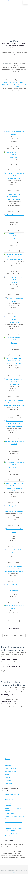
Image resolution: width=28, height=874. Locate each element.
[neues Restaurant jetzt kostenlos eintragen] (25, 2)
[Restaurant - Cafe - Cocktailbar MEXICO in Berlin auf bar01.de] (14, 484)
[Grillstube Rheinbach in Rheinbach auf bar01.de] (14, 442)
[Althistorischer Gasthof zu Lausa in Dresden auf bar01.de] (14, 401)
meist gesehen (17, 84)
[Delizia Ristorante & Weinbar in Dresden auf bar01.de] (14, 255)
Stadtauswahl (8, 765)
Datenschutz (8, 783)
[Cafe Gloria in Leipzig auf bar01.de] (14, 605)
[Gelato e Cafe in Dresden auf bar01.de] (14, 586)
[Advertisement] (14, 19)
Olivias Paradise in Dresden (12, 800)
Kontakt (7, 774)
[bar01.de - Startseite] (14, 1)
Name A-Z (5, 82)
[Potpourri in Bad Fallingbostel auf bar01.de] (14, 338)
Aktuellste (16, 86)
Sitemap (7, 777)
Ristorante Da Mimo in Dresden (13, 822)
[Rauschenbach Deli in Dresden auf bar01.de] (14, 174)
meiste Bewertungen (7, 84)
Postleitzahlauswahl (10, 768)
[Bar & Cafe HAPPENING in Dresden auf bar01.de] (14, 359)
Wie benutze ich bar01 (11, 771)
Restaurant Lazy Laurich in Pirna (14, 813)
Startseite (7, 759)
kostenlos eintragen (10, 762)
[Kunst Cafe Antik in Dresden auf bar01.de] (14, 318)
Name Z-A (12, 82)
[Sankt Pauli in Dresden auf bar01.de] (14, 234)
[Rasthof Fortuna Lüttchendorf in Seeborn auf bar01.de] (14, 567)
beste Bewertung (20, 82)
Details (14, 872)
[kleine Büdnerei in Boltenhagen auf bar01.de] (14, 463)
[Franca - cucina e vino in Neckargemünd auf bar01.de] (14, 195)
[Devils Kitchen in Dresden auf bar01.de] (14, 153)
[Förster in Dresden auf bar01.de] (14, 549)
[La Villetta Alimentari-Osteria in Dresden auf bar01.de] (14, 422)
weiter (22, 635)
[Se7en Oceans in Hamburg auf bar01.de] (14, 278)
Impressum (8, 780)
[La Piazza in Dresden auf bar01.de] (14, 215)
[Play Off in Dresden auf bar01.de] (14, 529)
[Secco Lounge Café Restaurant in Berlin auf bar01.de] (14, 507)
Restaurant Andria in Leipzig (12, 825)
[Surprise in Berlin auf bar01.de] (14, 298)
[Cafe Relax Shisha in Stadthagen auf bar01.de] (14, 380)
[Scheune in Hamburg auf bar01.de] (14, 131)
